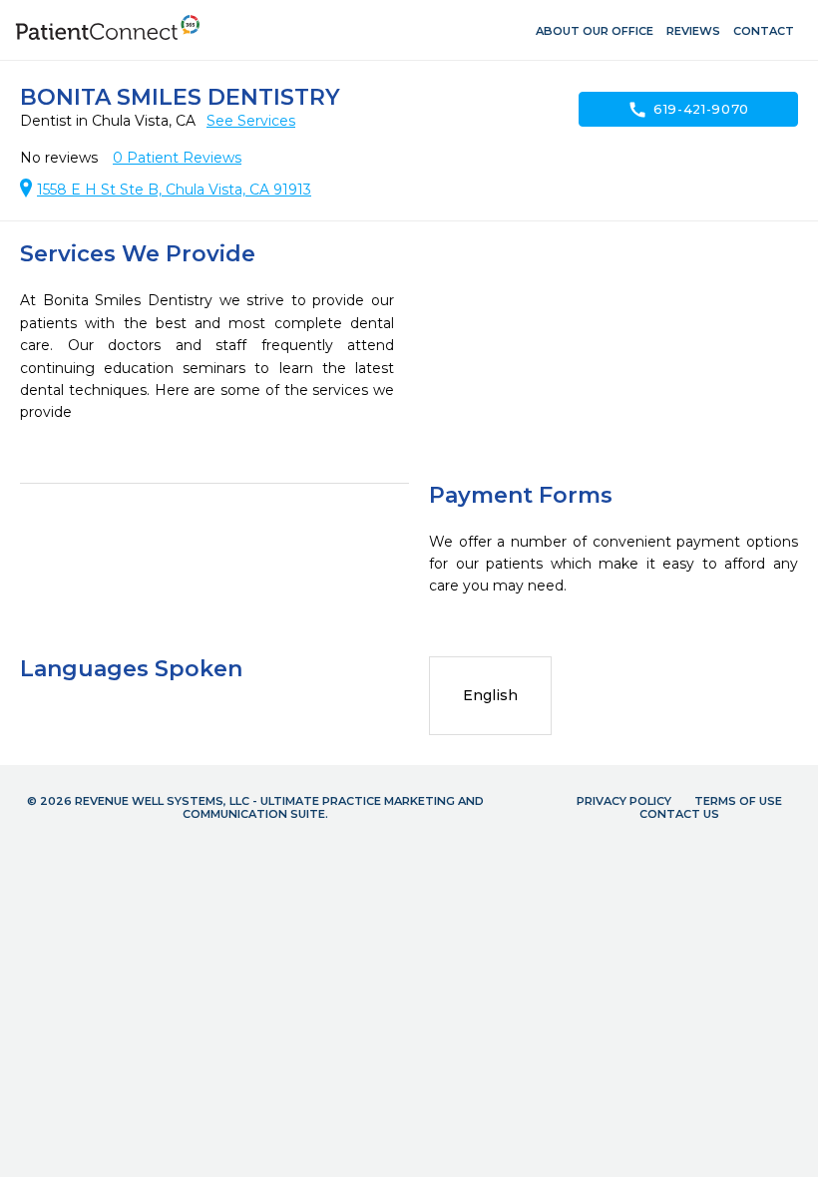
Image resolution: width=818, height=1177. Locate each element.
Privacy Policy (624, 801)
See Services (250, 121)
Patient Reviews (177, 158)
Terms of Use (738, 801)
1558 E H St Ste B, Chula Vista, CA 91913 (174, 189)
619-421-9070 (688, 110)
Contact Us (679, 814)
